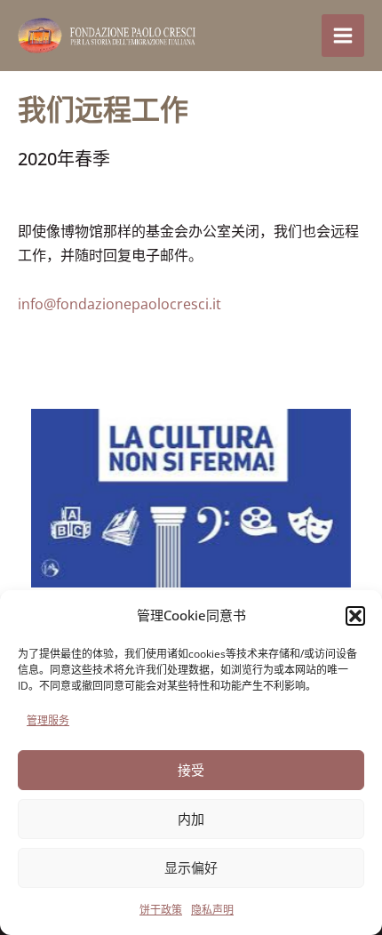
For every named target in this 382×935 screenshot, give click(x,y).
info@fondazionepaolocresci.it (119, 304)
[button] (355, 616)
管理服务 (48, 720)
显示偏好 (191, 867)
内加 (191, 818)
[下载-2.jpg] (191, 498)
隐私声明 (212, 909)
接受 (191, 770)
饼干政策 (160, 909)
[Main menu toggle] (343, 35)
